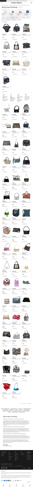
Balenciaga (6, 5)
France (2, 481)
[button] (31, 2)
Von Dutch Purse (22, 412)
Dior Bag (16, 409)
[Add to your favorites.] (10, 34)
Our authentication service (11, 456)
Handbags (16, 5)
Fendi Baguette (26, 409)
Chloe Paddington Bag (27, 408)
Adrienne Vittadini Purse (5, 408)
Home (3, 5)
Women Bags (11, 5)
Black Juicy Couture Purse (7, 410)
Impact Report (29, 456)
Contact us (22, 454)
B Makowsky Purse (14, 408)
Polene (9, 412)
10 (28, 403)
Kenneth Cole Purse (26, 410)
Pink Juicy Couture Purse (17, 410)
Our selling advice (16, 455)
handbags (20, 441)
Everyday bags (5, 445)
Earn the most (27, 96)
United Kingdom (5, 481)
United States (8, 481)
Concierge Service (2, 455)
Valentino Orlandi (15, 412)
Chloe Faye (20, 408)
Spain (14, 481)
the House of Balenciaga (18, 428)
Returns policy (10, 459)
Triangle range (5, 444)
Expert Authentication (12, 97)
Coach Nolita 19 (5, 409)
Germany (12, 481)
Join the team (29, 457)
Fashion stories (29, 459)
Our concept (3, 453)
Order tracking (10, 454)
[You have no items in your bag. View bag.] (31, 2)
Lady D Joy (21, 409)
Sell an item (16, 456)
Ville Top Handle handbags (7, 445)
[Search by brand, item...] (2, 3)
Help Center (22, 453)
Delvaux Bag (11, 409)
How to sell (16, 453)
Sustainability (29, 455)
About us (28, 454)
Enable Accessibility (3, 0)
